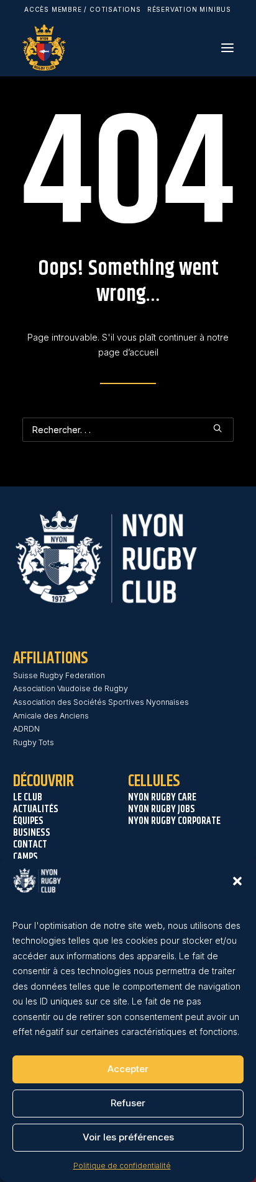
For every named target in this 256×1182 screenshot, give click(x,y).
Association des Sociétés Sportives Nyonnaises (101, 702)
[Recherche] (128, 430)
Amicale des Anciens (51, 715)
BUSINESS (31, 833)
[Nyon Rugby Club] (44, 47)
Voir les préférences (128, 1137)
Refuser (128, 1103)
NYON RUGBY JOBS (161, 809)
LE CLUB (27, 797)
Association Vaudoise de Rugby (70, 688)
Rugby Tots (33, 742)
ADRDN (26, 728)
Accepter (128, 1069)
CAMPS (25, 857)
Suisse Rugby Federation (59, 675)
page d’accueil (128, 352)
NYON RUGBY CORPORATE (174, 821)
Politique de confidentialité (122, 1165)
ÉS (53, 809)
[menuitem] (82, 9)
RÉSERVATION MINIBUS (189, 9)
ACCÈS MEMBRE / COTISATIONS (82, 9)
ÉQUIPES (28, 821)
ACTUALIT (31, 809)
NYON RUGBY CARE (162, 797)
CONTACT (30, 845)
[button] (237, 881)
